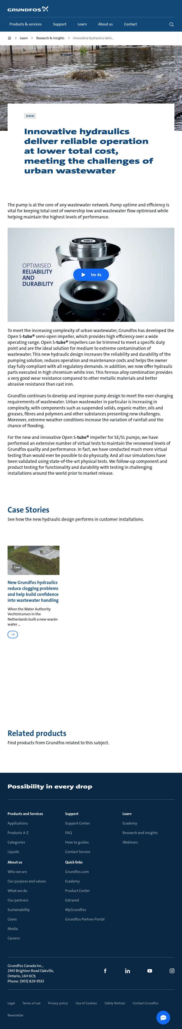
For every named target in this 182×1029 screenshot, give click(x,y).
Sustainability (19, 909)
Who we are (17, 871)
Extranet (72, 900)
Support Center (77, 823)
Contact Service (77, 851)
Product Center (77, 890)
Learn (127, 813)
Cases (12, 919)
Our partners (18, 900)
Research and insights (140, 832)
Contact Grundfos (145, 1003)
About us (15, 862)
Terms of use (32, 1003)
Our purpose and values (27, 881)
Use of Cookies (86, 1003)
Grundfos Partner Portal (85, 919)
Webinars (130, 842)
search (171, 24)
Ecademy (130, 823)
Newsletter (15, 1015)
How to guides (77, 842)
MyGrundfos (75, 909)
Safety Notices (115, 1003)
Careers (14, 938)
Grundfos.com (77, 871)
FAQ (68, 832)
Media (13, 928)
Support (71, 813)
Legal (11, 1003)
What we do (17, 890)
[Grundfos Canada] (9, 38)
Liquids (13, 851)
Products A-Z (18, 832)
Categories (16, 842)
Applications (18, 823)
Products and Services (25, 813)
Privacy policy (58, 1003)
